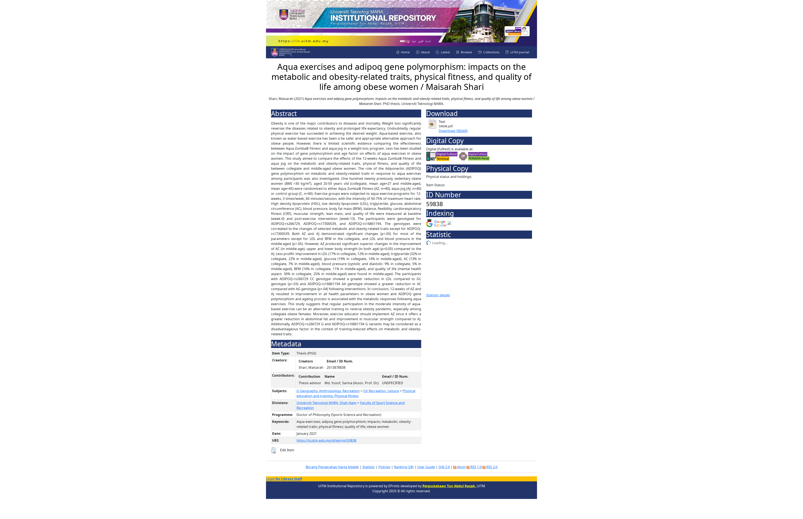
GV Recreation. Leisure (381, 391)
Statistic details (438, 295)
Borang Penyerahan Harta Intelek (332, 467)
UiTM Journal (519, 52)
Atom (461, 467)
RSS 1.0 (475, 467)
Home (405, 52)
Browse (466, 52)
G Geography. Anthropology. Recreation (328, 391)
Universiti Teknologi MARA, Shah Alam (327, 402)
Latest (445, 52)
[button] (273, 450)
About (425, 52)
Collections (490, 52)
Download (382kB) (453, 131)
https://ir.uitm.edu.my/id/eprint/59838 (326, 440)
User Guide (426, 467)
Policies (384, 467)
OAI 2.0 (444, 467)
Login (284, 479)
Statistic (368, 467)
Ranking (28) (404, 467)
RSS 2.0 (491, 467)
